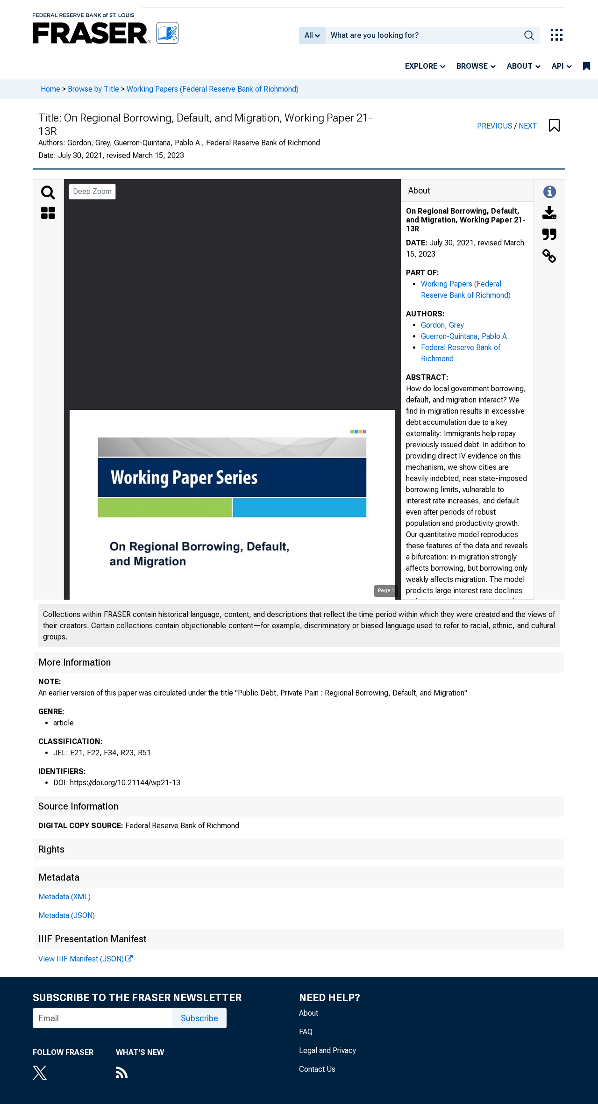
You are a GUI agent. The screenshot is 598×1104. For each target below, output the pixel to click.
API (558, 66)
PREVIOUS (495, 126)
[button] (554, 126)
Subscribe (199, 1018)
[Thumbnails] (48, 214)
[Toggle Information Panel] (550, 192)
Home (50, 89)
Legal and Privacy (327, 1050)
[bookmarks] (586, 66)
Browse (472, 66)
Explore (421, 66)
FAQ (306, 1031)
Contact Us (317, 1069)
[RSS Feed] (140, 1074)
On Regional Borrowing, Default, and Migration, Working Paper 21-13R (466, 220)
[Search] (48, 192)
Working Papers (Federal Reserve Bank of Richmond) (213, 89)
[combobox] (422, 35)
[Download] (549, 214)
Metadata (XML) (64, 896)
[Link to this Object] (549, 257)
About (520, 66)
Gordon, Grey (442, 325)
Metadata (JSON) (66, 915)
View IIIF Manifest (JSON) (81, 958)
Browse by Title (93, 89)
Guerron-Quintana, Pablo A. (465, 336)
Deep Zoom (92, 191)
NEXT (528, 126)
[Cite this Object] (549, 235)
